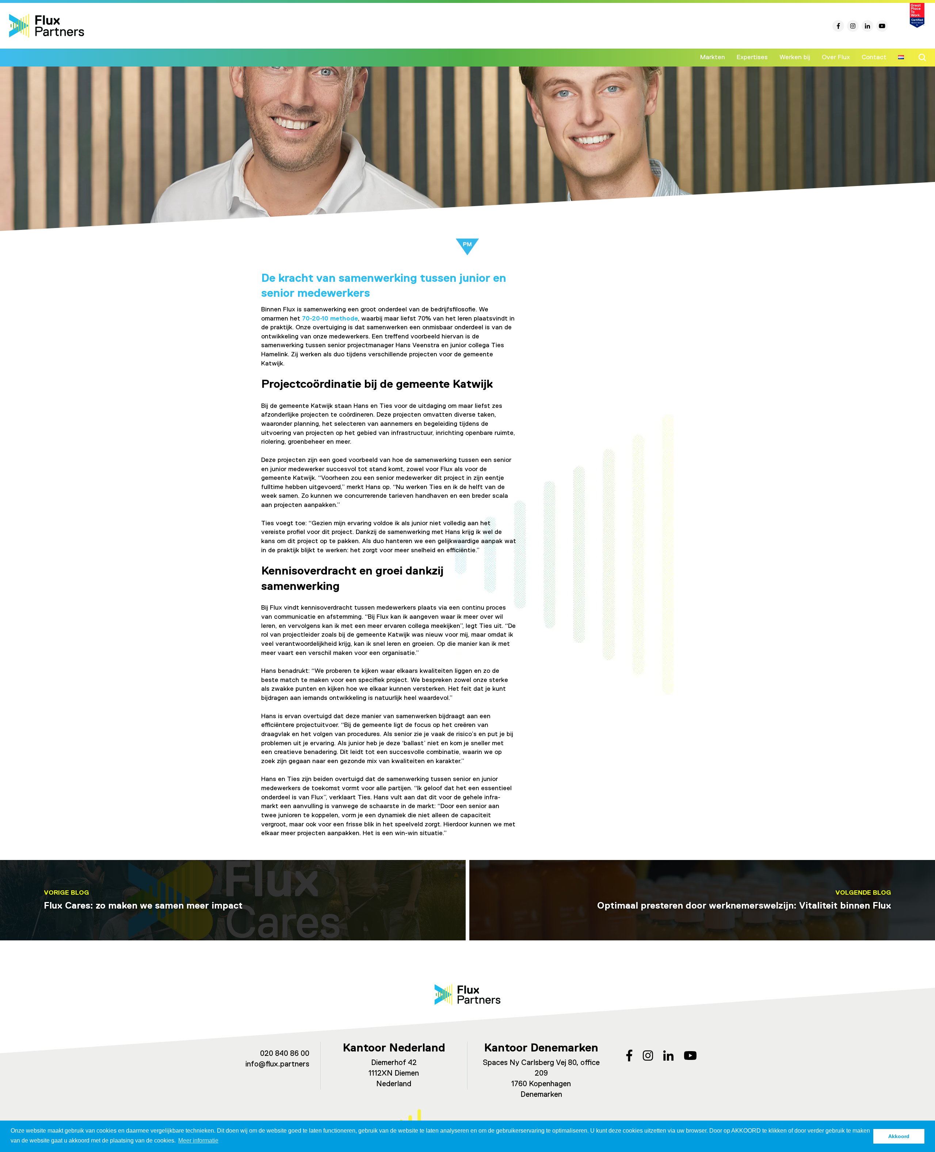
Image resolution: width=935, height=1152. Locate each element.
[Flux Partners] (46, 26)
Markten (712, 57)
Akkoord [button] (898, 1136)
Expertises (752, 57)
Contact (874, 57)
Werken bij (794, 57)
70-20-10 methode (330, 318)
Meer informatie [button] (198, 1140)
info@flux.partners (277, 1064)
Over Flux (836, 57)
